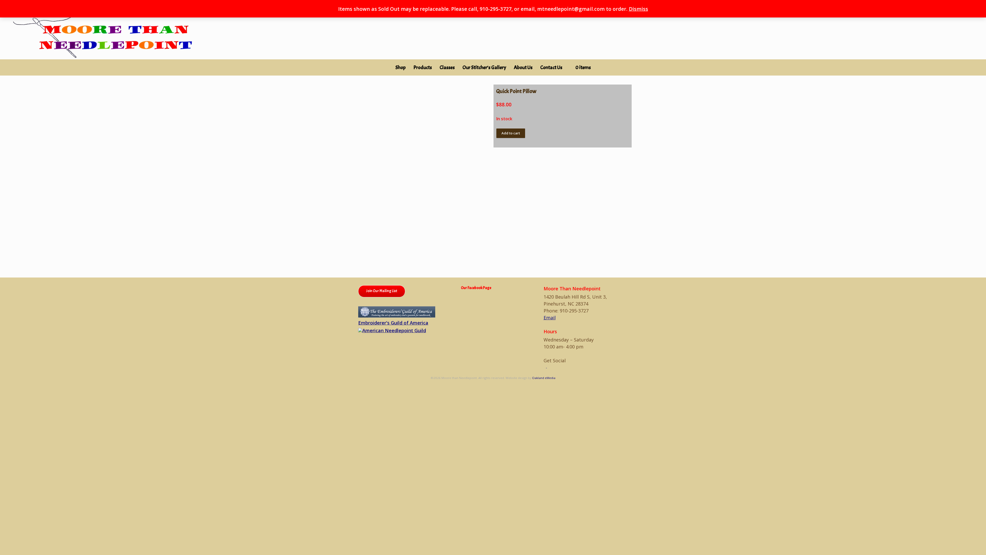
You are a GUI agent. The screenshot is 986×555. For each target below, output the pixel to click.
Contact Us (551, 67)
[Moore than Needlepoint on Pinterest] (548, 366)
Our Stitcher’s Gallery (484, 67)
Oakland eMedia (543, 378)
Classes (447, 67)
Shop (400, 67)
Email (550, 317)
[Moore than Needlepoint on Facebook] (545, 366)
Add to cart (510, 133)
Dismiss (638, 8)
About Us (523, 67)
